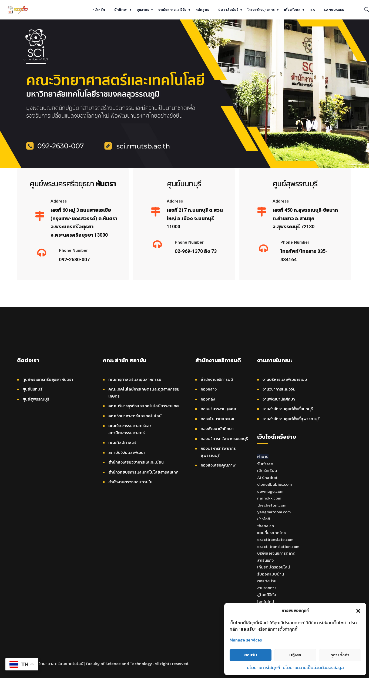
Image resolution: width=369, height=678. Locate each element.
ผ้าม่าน (263, 456)
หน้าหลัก (98, 9)
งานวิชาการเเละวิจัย (172, 9)
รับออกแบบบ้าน (270, 574)
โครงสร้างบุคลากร (261, 9)
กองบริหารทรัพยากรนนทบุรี (224, 438)
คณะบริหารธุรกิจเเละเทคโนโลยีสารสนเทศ (143, 406)
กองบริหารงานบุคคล (218, 409)
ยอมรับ (250, 655)
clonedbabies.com (274, 484)
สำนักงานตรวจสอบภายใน (130, 482)
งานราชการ (267, 588)
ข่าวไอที (263, 519)
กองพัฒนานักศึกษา (217, 428)
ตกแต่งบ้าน (266, 581)
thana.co (265, 525)
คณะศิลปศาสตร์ (122, 442)
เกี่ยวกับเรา (292, 9)
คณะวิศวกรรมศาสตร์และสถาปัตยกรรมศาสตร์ (129, 429)
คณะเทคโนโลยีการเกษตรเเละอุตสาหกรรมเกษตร (143, 392)
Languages (334, 9)
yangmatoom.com (274, 512)
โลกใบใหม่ (265, 601)
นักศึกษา (121, 9)
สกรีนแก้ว (265, 560)
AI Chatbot (267, 477)
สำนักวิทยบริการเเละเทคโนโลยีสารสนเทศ (143, 472)
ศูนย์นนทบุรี (32, 389)
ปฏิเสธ (295, 655)
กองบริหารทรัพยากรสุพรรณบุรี (218, 451)
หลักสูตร (202, 9)
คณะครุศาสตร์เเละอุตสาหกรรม (134, 379)
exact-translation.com (278, 546)
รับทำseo (265, 464)
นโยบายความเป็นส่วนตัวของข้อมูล (313, 667)
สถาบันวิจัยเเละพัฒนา (126, 452)
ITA (312, 9)
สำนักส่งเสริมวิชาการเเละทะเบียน (136, 462)
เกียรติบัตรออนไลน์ (273, 567)
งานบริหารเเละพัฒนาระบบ (285, 379)
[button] (358, 610)
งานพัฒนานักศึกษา (279, 399)
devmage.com (270, 491)
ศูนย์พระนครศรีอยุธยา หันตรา (47, 379)
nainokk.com (269, 498)
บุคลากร (143, 9)
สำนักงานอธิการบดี (217, 379)
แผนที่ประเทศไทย (271, 533)
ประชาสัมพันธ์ (228, 9)
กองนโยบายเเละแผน (218, 419)
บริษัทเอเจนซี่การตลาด (276, 553)
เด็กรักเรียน (267, 470)
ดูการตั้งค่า (339, 655)
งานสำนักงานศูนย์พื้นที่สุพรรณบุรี (291, 419)
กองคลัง (208, 399)
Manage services (246, 640)
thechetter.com (271, 505)
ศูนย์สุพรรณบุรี (35, 399)
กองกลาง (209, 389)
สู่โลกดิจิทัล (266, 594)
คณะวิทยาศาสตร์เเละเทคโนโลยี (135, 416)
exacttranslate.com (275, 539)
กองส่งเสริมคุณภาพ (218, 465)
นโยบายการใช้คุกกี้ (263, 667)
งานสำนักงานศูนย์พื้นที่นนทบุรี (288, 409)
